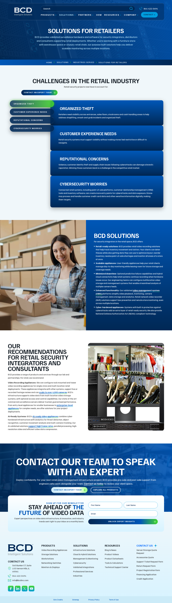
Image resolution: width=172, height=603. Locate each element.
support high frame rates (40, 426)
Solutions (63, 62)
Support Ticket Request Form (149, 561)
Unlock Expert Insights (121, 521)
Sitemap (75, 599)
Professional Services (83, 571)
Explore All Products (105, 490)
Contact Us (144, 545)
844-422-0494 (19, 576)
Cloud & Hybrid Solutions (84, 554)
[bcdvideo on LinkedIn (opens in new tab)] (18, 590)
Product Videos (112, 554)
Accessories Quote (145, 557)
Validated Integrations (83, 567)
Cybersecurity (79, 563)
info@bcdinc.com (20, 580)
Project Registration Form (148, 570)
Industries (77, 575)
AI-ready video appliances (45, 416)
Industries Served (83, 62)
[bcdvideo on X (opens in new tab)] (24, 590)
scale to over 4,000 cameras (53, 392)
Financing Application (146, 574)
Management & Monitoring (85, 558)
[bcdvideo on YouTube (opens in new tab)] (31, 590)
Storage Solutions (49, 554)
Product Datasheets (114, 558)
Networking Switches (51, 563)
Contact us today (94, 483)
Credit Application (144, 578)
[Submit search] (131, 8)
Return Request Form (146, 566)
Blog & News (110, 550)
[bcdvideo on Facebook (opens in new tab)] (11, 590)
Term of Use (114, 599)
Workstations (47, 558)
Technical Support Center (116, 567)
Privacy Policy (93, 599)
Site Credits (58, 599)
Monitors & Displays (50, 567)
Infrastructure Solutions (84, 550)
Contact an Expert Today (38, 92)
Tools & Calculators (114, 563)
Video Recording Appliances (54, 550)
